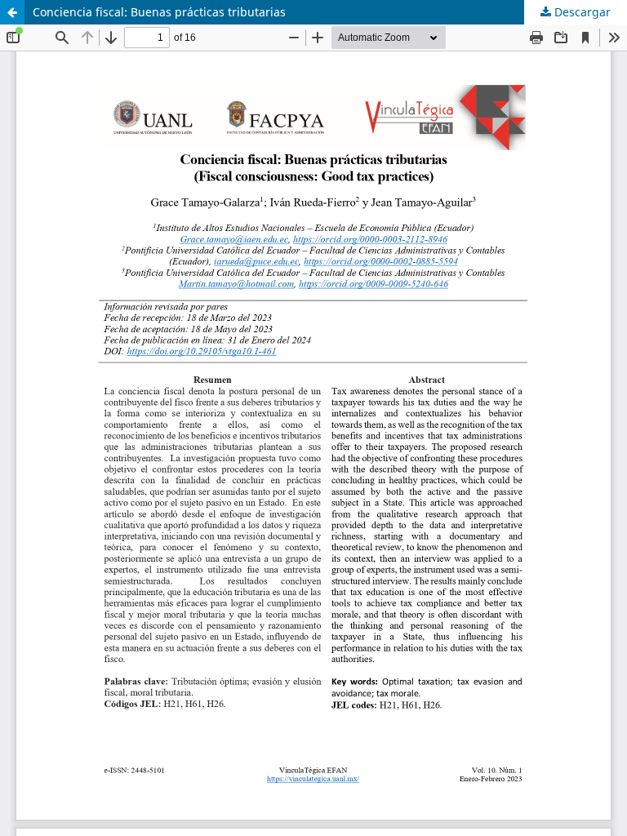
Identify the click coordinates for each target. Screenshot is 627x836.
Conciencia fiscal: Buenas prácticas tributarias (159, 12)
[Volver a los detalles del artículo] (12, 12)
